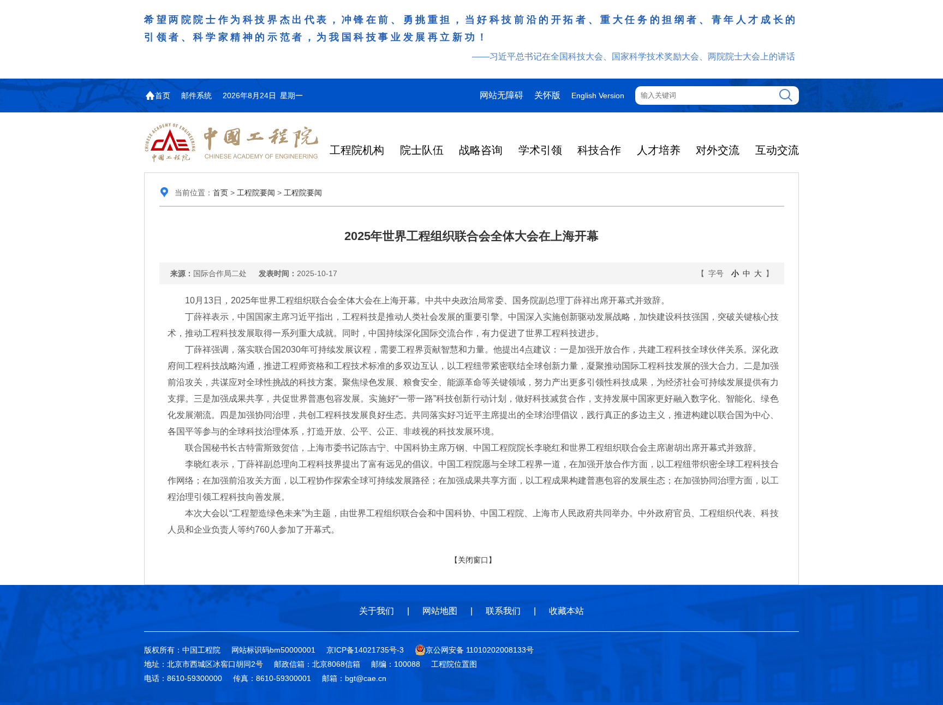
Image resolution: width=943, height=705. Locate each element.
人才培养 (659, 150)
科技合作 (599, 150)
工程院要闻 (256, 192)
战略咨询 (481, 150)
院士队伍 (422, 150)
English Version (597, 95)
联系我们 (503, 611)
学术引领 (540, 150)
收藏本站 (566, 611)
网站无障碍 (501, 95)
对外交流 (717, 150)
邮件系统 (196, 95)
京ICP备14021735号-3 (365, 650)
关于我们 (376, 611)
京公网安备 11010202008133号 (480, 650)
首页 (162, 95)
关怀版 (547, 95)
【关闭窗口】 (473, 559)
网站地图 (439, 611)
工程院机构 (357, 150)
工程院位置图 (454, 664)
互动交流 (777, 150)
